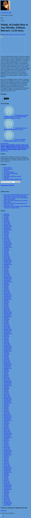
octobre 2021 (7, 297)
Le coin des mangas (9, 172)
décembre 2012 (8, 450)
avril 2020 (6, 323)
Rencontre (6, 177)
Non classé (6, 174)
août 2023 (6, 265)
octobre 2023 (7, 263)
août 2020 (6, 317)
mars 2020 (6, 325)
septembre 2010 (8, 489)
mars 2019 (6, 342)
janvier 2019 (7, 345)
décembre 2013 (8, 433)
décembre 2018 (8, 346)
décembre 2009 (8, 502)
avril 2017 (6, 375)
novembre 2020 (8, 313)
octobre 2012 (7, 453)
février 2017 (7, 378)
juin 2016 (6, 389)
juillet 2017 (6, 371)
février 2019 (7, 343)
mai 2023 (6, 270)
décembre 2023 (8, 260)
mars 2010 (6, 498)
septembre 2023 (8, 264)
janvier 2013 (7, 449)
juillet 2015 (6, 405)
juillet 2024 (6, 250)
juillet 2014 (6, 423)
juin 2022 (6, 286)
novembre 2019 (8, 330)
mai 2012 (6, 460)
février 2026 (7, 222)
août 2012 (6, 456)
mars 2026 (6, 221)
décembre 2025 (8, 225)
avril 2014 (6, 427)
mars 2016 (6, 394)
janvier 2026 (7, 224)
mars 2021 (6, 307)
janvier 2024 (7, 258)
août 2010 (6, 490)
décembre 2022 (8, 277)
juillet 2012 (6, 457)
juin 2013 (6, 441)
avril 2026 (6, 219)
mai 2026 (6, 218)
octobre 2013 (7, 436)
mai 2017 (6, 374)
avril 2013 (6, 444)
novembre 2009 (8, 503)
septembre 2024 (8, 247)
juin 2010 (6, 493)
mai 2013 (6, 443)
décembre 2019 (8, 329)
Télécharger (4, 510)
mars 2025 (6, 238)
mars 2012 (6, 463)
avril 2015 (6, 410)
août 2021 (6, 300)
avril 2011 (6, 479)
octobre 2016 (7, 384)
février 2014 (7, 430)
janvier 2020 (7, 327)
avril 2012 (6, 461)
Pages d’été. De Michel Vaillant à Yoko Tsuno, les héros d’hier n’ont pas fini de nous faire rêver (16, 195)
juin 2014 (6, 424)
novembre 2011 (8, 469)
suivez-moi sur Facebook (7, 185)
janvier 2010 (7, 500)
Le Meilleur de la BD (6, 12)
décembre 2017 (8, 363)
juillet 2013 (6, 440)
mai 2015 (6, 408)
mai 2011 (6, 477)
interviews (6, 170)
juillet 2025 (6, 232)
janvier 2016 (7, 397)
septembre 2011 (8, 472)
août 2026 (6, 214)
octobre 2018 (7, 349)
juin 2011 (6, 476)
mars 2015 (6, 411)
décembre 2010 (8, 485)
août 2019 (6, 335)
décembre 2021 (8, 294)
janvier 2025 (7, 241)
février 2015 (7, 412)
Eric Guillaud (9, 34)
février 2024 (7, 257)
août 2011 (6, 473)
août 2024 (6, 248)
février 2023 (7, 274)
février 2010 (7, 499)
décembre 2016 (8, 381)
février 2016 (7, 395)
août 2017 (6, 369)
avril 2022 (6, 289)
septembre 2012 (8, 454)
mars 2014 (6, 428)
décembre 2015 (8, 398)
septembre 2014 (8, 420)
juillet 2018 (6, 353)
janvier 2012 (7, 466)
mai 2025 (6, 235)
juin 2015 (6, 407)
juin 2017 (6, 372)
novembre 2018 (8, 348)
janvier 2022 (7, 293)
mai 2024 (6, 252)
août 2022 (6, 283)
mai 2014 (6, 425)
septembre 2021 (8, 299)
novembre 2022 (8, 278)
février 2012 (7, 464)
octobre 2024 (7, 245)
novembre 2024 (8, 244)
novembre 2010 (8, 486)
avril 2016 (6, 392)
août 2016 (6, 387)
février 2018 (7, 361)
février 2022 (7, 291)
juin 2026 (6, 216)
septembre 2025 (8, 229)
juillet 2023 (6, 267)
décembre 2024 (8, 242)
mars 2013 (6, 446)
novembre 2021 (8, 296)
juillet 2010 (6, 492)
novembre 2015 (8, 400)
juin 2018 (6, 355)
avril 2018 (6, 358)
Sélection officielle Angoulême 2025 (13, 179)
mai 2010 (6, 495)
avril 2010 (6, 496)
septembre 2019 (8, 333)
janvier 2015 (7, 414)
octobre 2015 (7, 401)
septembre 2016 (8, 385)
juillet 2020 (6, 319)
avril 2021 (6, 306)
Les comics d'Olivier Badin (10, 173)
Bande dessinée (4, 143)
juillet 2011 (6, 474)
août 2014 (6, 421)
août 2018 (6, 352)
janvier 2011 (7, 483)
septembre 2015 (8, 402)
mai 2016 (6, 391)
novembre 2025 (8, 227)
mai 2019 (6, 339)
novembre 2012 (8, 451)
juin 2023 (6, 268)
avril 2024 (6, 254)
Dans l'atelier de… (8, 169)
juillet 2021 (6, 301)
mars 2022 (6, 290)
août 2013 (6, 438)
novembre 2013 (8, 434)
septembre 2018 (8, 351)
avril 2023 (6, 271)
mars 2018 (6, 359)
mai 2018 (6, 356)
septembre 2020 (8, 316)
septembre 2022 (8, 281)
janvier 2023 (7, 276)
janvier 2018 (7, 362)
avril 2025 (6, 237)
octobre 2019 (7, 332)
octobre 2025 (7, 228)
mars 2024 (6, 255)
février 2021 (7, 309)
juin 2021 (6, 303)
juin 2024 (6, 251)
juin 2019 (6, 338)
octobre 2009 (7, 505)
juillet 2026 (6, 215)
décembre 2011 (7, 467)
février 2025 (7, 239)
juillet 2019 (6, 336)
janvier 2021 (7, 310)
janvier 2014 (7, 431)
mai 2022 (6, 287)
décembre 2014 (8, 415)
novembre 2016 (8, 382)
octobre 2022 (7, 280)
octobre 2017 (7, 366)
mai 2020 (6, 322)
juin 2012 (6, 459)
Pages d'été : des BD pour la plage (12, 176)
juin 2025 (6, 234)
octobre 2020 (7, 314)
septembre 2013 (8, 437)
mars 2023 (6, 273)
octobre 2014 (7, 418)
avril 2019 (6, 340)
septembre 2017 (8, 368)
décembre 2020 (8, 312)
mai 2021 (6, 304)
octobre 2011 (7, 470)
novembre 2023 (8, 261)
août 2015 (6, 404)
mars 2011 (6, 480)
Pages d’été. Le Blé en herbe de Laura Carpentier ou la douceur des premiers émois (17, 207)
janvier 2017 (7, 379)
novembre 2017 (8, 365)
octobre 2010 (7, 487)
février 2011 (7, 482)
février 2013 (7, 447)
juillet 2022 (6, 284)
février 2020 (7, 326)
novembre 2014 (8, 417)
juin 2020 (6, 320)
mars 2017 (6, 376)
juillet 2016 (6, 388)
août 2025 (6, 231)
